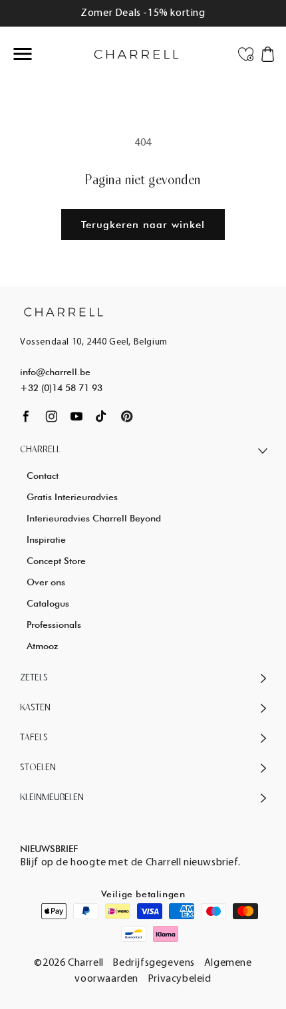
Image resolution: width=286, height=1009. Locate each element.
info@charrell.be (55, 371)
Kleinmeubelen (52, 798)
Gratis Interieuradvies (72, 497)
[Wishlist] (245, 53)
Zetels (34, 678)
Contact (43, 475)
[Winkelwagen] (267, 53)
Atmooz (42, 646)
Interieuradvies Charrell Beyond (94, 518)
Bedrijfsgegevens (153, 963)
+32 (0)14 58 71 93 (61, 387)
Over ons (46, 582)
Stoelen (38, 768)
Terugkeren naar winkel (143, 225)
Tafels (34, 738)
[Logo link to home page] (63, 311)
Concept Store (56, 560)
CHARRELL (40, 450)
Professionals (54, 624)
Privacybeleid (180, 979)
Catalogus (48, 603)
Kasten (35, 708)
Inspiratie (46, 539)
